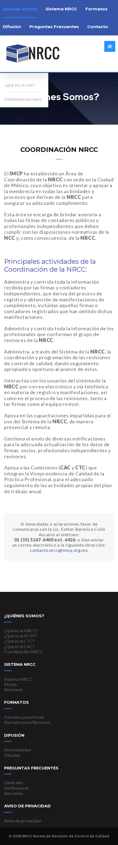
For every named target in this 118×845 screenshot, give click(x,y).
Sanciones (13, 793)
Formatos (96, 8)
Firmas (10, 684)
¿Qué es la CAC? (19, 646)
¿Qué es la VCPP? (20, 635)
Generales (13, 782)
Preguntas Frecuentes (54, 26)
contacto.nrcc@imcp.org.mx (59, 550)
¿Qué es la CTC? (19, 640)
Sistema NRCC (61, 8)
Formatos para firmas (24, 717)
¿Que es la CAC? (20, 85)
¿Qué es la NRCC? (21, 630)
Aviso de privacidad (22, 820)
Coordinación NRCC (23, 99)
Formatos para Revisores (27, 722)
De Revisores (16, 787)
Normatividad (17, 749)
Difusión (12, 755)
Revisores (13, 689)
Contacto (97, 26)
